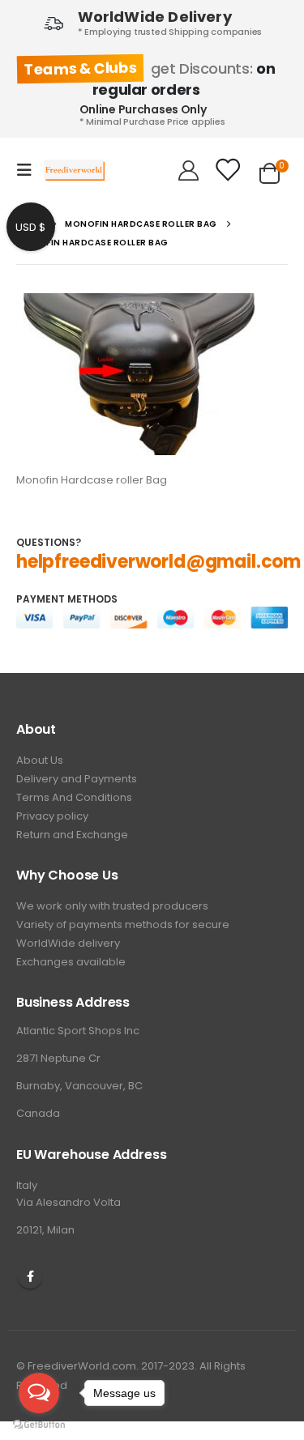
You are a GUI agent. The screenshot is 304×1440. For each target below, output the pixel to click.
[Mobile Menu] (29, 170)
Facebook (30, 1276)
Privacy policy (52, 816)
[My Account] (188, 170)
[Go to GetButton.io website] (39, 1424)
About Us (39, 760)
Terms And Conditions (74, 797)
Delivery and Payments (76, 778)
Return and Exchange (72, 834)
